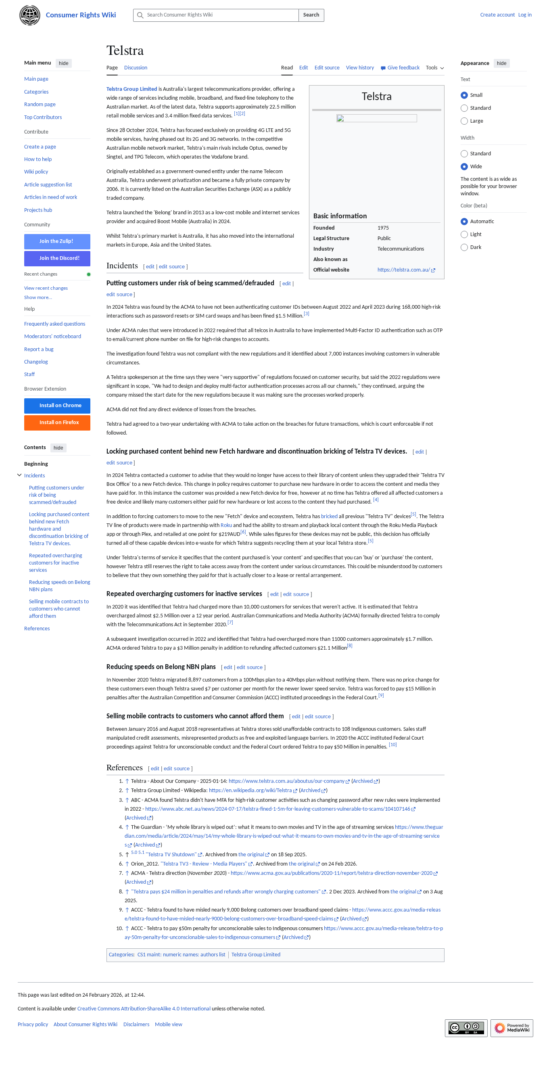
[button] (435, 67)
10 (393, 744)
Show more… (38, 297)
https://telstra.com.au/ (404, 270)
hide (64, 63)
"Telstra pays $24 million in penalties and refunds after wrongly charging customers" (226, 892)
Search (311, 15)
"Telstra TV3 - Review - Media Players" (204, 864)
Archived (363, 781)
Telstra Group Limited (131, 89)
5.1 (141, 852)
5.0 (134, 852)
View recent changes (46, 288)
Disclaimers (136, 1025)
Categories (121, 955)
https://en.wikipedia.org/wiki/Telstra (250, 791)
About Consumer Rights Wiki (85, 1025)
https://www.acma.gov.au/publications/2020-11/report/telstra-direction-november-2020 (331, 873)
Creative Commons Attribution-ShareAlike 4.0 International (144, 1009)
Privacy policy (33, 1025)
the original (251, 855)
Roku (226, 526)
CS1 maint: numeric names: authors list (181, 955)
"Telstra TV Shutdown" (171, 855)
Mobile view (168, 1025)
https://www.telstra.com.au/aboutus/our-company (286, 781)
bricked (329, 517)
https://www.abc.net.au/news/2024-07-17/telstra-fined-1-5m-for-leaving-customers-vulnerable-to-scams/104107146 (277, 809)
